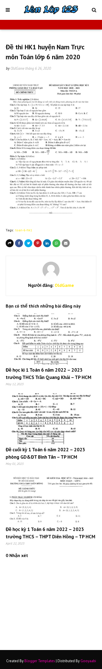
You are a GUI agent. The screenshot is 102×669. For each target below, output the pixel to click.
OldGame (17, 68)
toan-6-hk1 (23, 230)
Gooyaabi (88, 661)
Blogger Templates (39, 661)
